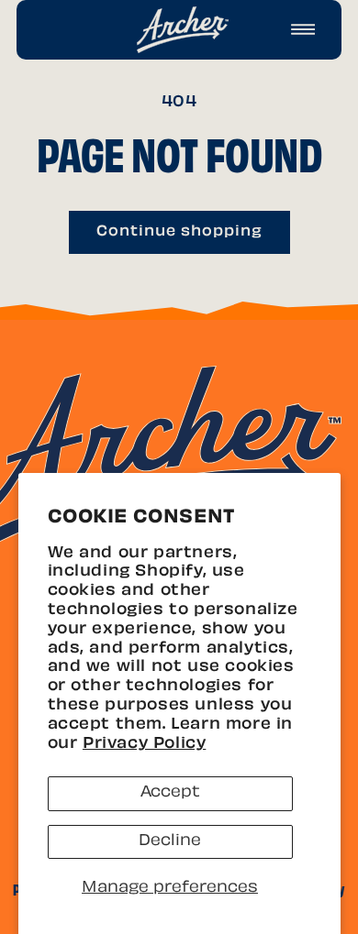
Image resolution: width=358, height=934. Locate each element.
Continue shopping (179, 232)
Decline (170, 841)
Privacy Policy (144, 744)
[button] (303, 29)
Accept (170, 793)
